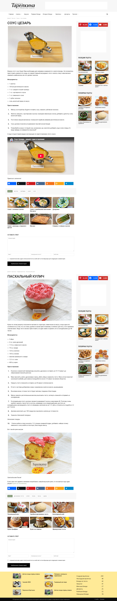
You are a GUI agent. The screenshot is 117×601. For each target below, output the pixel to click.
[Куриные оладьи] (101, 66)
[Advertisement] (76, 5)
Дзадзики (56, 209)
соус (34, 191)
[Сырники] (85, 79)
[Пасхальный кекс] (85, 66)
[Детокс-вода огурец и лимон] (17, 576)
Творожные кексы (100, 107)
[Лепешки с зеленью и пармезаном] (49, 576)
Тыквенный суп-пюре (60, 582)
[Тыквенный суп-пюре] (49, 584)
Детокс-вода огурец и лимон (31, 574)
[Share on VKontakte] (40, 183)
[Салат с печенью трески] (18, 202)
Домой (9, 18)
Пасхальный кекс (83, 72)
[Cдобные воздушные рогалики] (85, 101)
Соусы (17, 18)
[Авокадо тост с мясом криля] (101, 79)
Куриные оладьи (99, 72)
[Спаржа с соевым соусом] (63, 219)
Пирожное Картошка (28, 590)
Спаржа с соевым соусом (61, 226)
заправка (22, 191)
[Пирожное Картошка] (17, 592)
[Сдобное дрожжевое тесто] (101, 116)
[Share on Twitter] (21, 183)
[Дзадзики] (63, 202)
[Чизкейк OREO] (17, 584)
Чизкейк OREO (26, 582)
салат (29, 191)
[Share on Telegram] (69, 183)
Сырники (80, 85)
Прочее (13, 18)
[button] (107, 14)
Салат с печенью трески (16, 209)
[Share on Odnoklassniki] (50, 183)
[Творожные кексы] (101, 101)
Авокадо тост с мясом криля (101, 86)
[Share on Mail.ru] (59, 183)
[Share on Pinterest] (30, 183)
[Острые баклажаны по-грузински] (85, 116)
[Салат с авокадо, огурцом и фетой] (18, 219)
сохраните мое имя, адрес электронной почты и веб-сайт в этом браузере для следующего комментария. (37, 258)
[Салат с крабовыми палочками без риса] (41, 202)
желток (16, 191)
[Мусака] (41, 219)
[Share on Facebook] (11, 183)
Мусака (32, 226)
